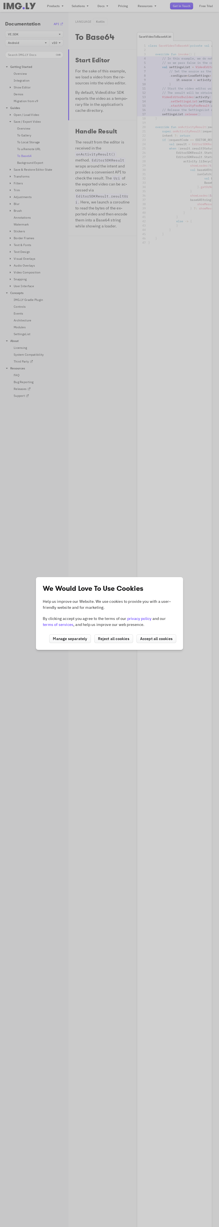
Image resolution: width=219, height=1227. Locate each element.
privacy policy (139, 618)
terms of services (58, 624)
